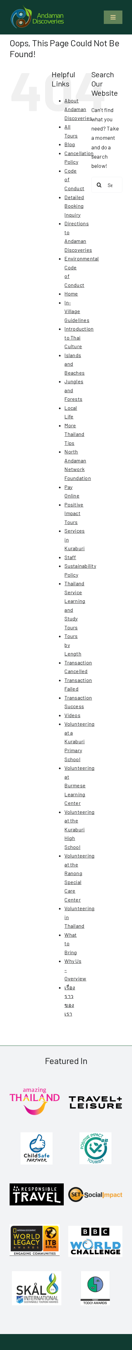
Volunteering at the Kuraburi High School (79, 829)
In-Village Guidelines (76, 311)
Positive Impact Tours (73, 513)
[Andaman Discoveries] (38, 7)
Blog (69, 144)
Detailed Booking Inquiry (74, 206)
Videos (72, 715)
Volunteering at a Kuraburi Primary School (79, 741)
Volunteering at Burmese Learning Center (79, 785)
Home (71, 293)
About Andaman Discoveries (78, 109)
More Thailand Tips (74, 434)
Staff (70, 557)
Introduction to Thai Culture (79, 337)
